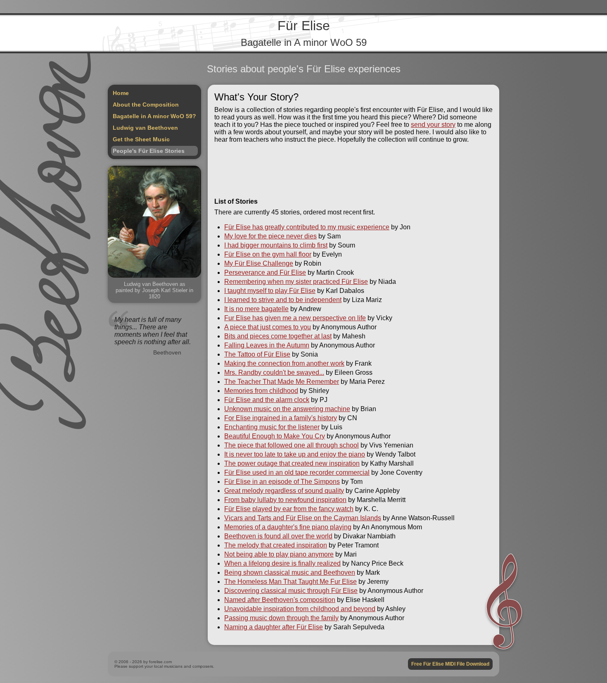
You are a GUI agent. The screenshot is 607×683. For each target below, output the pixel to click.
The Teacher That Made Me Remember (281, 381)
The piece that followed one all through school (291, 445)
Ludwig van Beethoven (145, 127)
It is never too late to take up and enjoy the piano (294, 454)
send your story (433, 124)
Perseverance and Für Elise (265, 272)
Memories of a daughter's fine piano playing (287, 527)
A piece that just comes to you (267, 327)
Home (121, 93)
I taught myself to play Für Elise (269, 290)
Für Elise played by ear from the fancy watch (288, 508)
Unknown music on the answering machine (287, 408)
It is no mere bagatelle (256, 308)
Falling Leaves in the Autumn (266, 345)
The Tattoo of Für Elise (257, 354)
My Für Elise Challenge (258, 263)
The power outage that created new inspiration (292, 463)
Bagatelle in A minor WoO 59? (154, 116)
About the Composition (146, 104)
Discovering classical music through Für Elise (291, 590)
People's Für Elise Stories (149, 151)
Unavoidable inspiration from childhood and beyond (299, 608)
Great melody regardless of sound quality (284, 490)
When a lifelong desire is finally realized (282, 563)
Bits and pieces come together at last (278, 336)
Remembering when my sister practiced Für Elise (296, 281)
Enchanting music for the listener (272, 427)
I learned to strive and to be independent (282, 299)
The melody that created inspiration (275, 545)
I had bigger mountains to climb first (275, 245)
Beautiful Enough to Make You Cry (274, 436)
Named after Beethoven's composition (279, 599)
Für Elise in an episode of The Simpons (282, 481)
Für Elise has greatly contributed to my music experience (306, 227)
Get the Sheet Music (141, 139)
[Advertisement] (353, 170)
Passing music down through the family (281, 617)
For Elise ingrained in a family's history (280, 417)
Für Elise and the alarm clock (266, 399)
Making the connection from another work (284, 363)
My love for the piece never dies (270, 236)
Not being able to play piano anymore (279, 554)
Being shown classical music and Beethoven (289, 572)
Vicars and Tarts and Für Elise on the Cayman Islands (302, 517)
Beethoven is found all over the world (278, 536)
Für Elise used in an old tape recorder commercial (297, 472)
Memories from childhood (261, 390)
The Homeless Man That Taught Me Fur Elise (290, 581)
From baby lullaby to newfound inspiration (285, 499)
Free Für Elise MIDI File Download (450, 664)
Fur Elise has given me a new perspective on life (295, 317)
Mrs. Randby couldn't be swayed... (274, 372)
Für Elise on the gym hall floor (267, 254)
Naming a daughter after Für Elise (273, 627)
